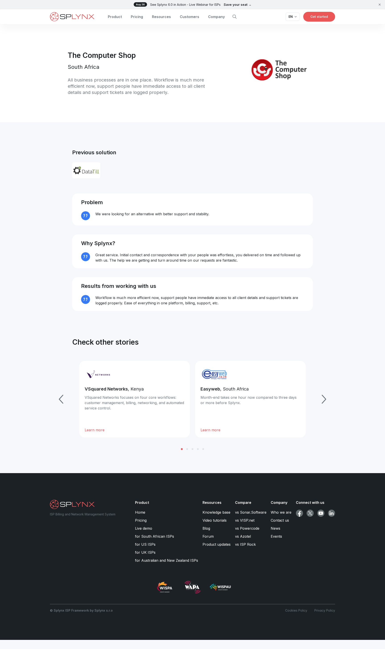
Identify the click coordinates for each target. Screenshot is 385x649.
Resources (161, 16)
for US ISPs (145, 544)
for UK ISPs (145, 552)
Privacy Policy (324, 610)
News (275, 528)
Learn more (94, 430)
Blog (206, 528)
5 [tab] (203, 449)
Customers (189, 16)
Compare (243, 502)
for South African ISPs (154, 536)
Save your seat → (238, 4)
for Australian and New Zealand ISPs (166, 560)
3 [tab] (192, 449)
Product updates (217, 544)
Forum (208, 536)
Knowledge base (216, 512)
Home (140, 512)
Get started (319, 16)
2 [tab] (187, 449)
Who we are (281, 512)
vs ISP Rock (245, 544)
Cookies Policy (296, 610)
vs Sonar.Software (250, 512)
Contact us (280, 520)
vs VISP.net (244, 520)
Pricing (137, 16)
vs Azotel (243, 536)
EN (291, 16)
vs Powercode (247, 528)
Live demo (143, 528)
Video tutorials (215, 520)
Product (115, 16)
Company (216, 16)
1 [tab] (182, 449)
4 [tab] (198, 449)
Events (276, 536)
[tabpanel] (134, 399)
